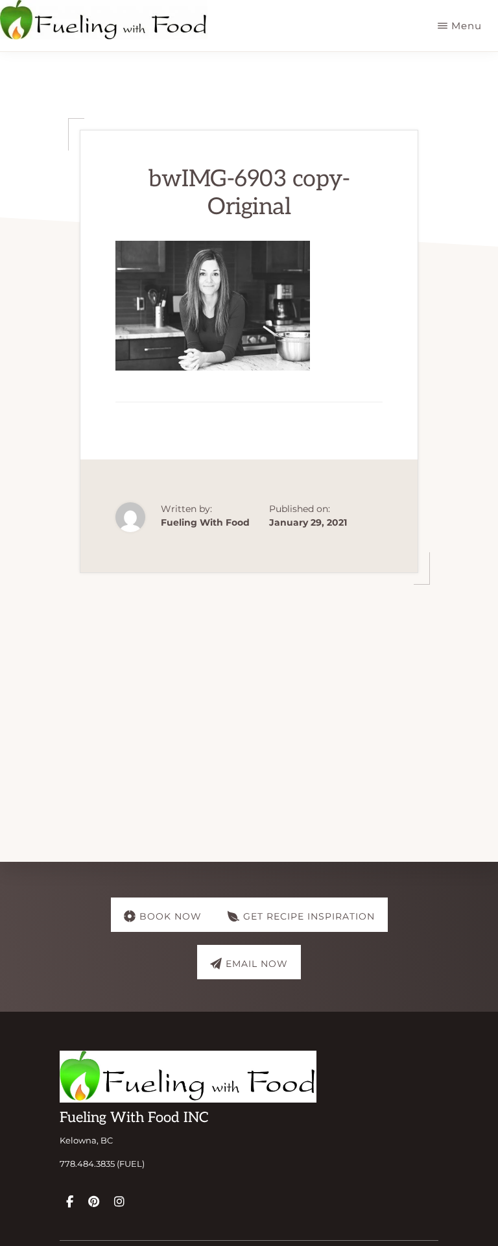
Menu (466, 25)
